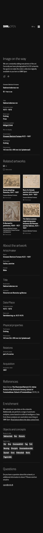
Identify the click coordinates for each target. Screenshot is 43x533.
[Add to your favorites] (8, 76)
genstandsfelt (18, 444)
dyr (5, 444)
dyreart (6, 453)
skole (28, 453)
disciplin (14, 448)
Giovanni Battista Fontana (12, 136)
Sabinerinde (8, 436)
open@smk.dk (8, 485)
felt (30, 444)
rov (15, 436)
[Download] (4, 76)
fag (26, 444)
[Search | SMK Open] (9, 27)
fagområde (8, 457)
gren (12, 453)
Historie (22, 436)
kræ (9, 444)
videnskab (20, 453)
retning (6, 448)
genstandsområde (26, 448)
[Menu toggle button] (39, 27)
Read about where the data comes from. (25, 420)
